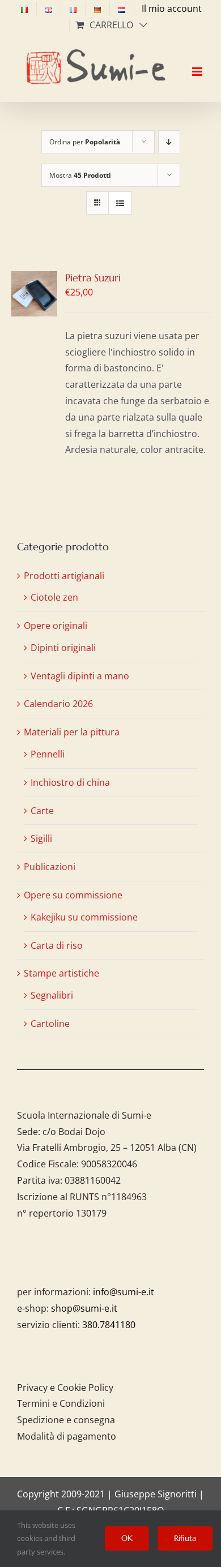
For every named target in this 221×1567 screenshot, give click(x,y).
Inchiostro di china (70, 782)
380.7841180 (108, 1324)
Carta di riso (57, 945)
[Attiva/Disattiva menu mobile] (198, 62)
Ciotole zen (54, 597)
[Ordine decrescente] (169, 141)
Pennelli (48, 754)
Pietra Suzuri (93, 277)
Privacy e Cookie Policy (65, 1387)
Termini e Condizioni (61, 1403)
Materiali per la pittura (72, 732)
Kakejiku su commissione (84, 917)
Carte (42, 810)
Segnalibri (52, 995)
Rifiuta (185, 1538)
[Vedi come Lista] (120, 203)
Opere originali (55, 625)
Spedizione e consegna (66, 1420)
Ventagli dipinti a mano (80, 676)
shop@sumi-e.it (84, 1308)
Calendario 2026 (58, 703)
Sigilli (41, 838)
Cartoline (50, 1023)
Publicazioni (49, 866)
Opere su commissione (73, 895)
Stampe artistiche (61, 973)
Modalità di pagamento (66, 1436)
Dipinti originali (63, 647)
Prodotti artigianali (64, 576)
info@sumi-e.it (123, 1292)
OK (127, 1538)
